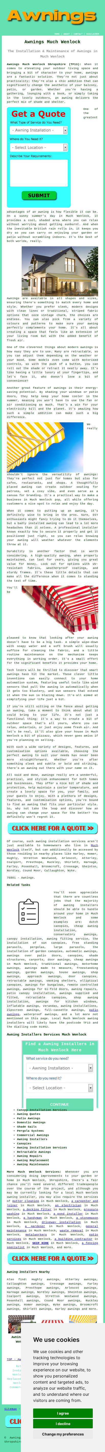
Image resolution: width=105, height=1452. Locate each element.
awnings (74, 1309)
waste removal (71, 1230)
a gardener (35, 1226)
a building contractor (74, 1239)
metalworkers (36, 1234)
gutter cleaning (25, 1201)
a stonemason (87, 1217)
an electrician (68, 1205)
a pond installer (68, 1213)
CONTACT (78, 34)
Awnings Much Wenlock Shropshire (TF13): (44, 64)
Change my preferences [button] (63, 1434)
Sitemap (10, 1409)
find (21, 1279)
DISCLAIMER (92, 34)
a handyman (32, 1217)
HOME (57, 34)
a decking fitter (37, 1209)
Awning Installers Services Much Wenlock (46, 1034)
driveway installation (61, 1222)
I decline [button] (63, 1423)
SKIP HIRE (40, 1243)
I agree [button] (63, 1413)
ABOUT (66, 34)
